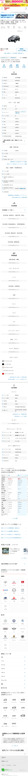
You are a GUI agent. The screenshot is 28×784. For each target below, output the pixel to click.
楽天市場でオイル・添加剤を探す (20, 414)
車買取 (8, 27)
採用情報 (14, 765)
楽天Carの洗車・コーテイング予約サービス (17, 379)
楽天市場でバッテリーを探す (21, 416)
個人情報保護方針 (9, 765)
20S (18, 475)
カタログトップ (4, 57)
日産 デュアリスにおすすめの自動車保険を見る (11, 537)
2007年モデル (13, 57)
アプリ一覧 (3, 775)
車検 (14, 27)
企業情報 (3, 765)
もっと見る (14, 518)
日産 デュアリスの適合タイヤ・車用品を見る (10, 534)
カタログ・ (3, 27)
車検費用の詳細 (22, 188)
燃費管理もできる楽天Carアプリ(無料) (18, 161)
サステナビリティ (15, 775)
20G (9, 475)
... (8, 12)
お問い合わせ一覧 (8, 775)
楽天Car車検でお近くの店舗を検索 (19, 197)
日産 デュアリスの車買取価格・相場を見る (10, 528)
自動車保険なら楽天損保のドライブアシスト (17, 195)
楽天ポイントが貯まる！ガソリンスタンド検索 (17, 164)
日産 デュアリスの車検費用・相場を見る (9, 531)
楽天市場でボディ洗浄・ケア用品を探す (18, 377)
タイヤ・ (19, 27)
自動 (25, 27)
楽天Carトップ (4, 12)
